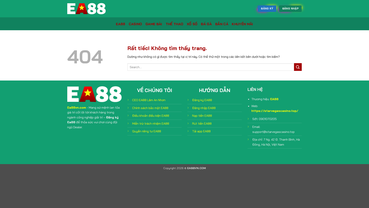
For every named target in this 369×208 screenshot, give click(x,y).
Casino (135, 24)
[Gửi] (298, 67)
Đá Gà (206, 24)
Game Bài (153, 24)
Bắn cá (221, 24)
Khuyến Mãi (242, 24)
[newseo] (86, 8)
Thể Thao (174, 24)
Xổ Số (192, 24)
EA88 (120, 24)
